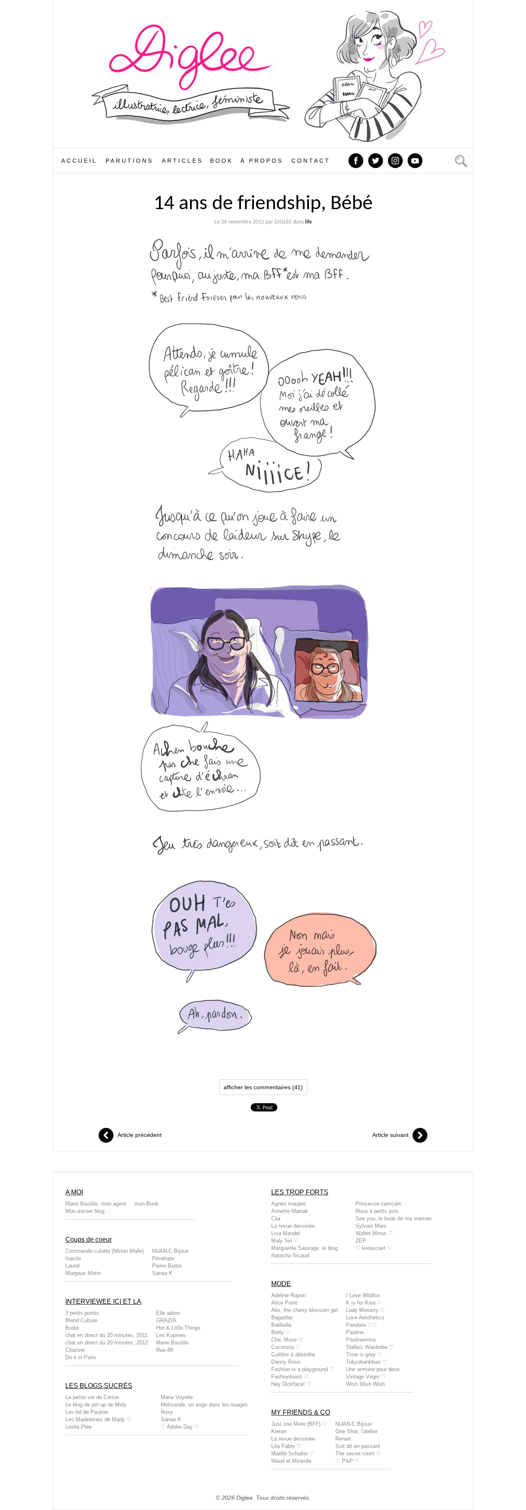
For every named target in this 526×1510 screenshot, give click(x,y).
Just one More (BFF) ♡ (299, 1424)
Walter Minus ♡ (374, 1233)
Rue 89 (164, 1350)
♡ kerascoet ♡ (373, 1248)
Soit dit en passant (357, 1446)
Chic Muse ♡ (287, 1340)
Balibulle (281, 1325)
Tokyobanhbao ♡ (366, 1362)
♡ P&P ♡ (347, 1461)
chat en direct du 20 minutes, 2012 (106, 1342)
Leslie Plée (78, 1427)
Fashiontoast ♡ (290, 1377)
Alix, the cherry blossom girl (304, 1310)
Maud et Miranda (291, 1461)
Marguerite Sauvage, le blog (304, 1248)
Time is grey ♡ (364, 1354)
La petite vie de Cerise (92, 1397)
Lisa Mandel (285, 1233)
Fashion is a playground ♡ (303, 1369)
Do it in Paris (80, 1357)
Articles (182, 160)
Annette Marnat (289, 1211)
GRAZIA (166, 1320)
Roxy (167, 1412)
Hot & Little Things (178, 1328)
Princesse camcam (378, 1204)
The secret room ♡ (358, 1453)
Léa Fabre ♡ (286, 1446)
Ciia (275, 1218)
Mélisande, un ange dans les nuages (204, 1405)
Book (221, 160)
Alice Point (284, 1303)
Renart (343, 1439)
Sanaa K (162, 1273)
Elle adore (168, 1313)
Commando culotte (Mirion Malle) (104, 1251)
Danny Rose (285, 1362)
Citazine (75, 1350)
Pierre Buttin (167, 1266)
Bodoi (72, 1328)
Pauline (355, 1332)
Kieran (278, 1431)
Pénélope (163, 1258)
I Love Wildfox (363, 1295)
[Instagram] (396, 160)
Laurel (72, 1266)
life (308, 222)
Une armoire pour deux (373, 1369)
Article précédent (139, 1135)
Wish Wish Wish (365, 1384)
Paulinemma (361, 1340)
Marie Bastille (172, 1342)
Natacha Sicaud (290, 1255)
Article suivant (390, 1135)
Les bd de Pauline (86, 1412)
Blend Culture (81, 1320)
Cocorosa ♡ (285, 1347)
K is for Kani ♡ (364, 1303)
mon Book (146, 1204)
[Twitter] (376, 160)
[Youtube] (416, 160)
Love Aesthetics (365, 1317)
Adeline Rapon (288, 1295)
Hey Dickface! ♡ (291, 1384)
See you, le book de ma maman (393, 1218)
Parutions (129, 160)
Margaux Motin (83, 1273)
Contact (310, 160)
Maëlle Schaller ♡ (292, 1453)
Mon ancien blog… (87, 1211)
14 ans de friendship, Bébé (263, 204)
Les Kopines (171, 1335)
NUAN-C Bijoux (170, 1251)
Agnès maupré (288, 1204)
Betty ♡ (281, 1332)
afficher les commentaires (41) (263, 1087)
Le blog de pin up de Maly (96, 1405)
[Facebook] (356, 160)
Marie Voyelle (177, 1397)
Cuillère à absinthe (293, 1354)
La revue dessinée (293, 1226)
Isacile (73, 1258)
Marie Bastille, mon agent (95, 1204)
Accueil (79, 160)
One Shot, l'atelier (356, 1431)
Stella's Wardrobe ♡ (370, 1347)
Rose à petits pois (377, 1211)
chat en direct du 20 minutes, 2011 (106, 1335)
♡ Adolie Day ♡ (180, 1427)
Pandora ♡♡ (361, 1325)
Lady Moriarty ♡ (365, 1310)
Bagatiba (281, 1317)
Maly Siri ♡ (285, 1241)
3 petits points (82, 1313)
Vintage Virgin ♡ (366, 1377)
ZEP (360, 1241)
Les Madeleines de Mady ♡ (98, 1419)
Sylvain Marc (371, 1226)
